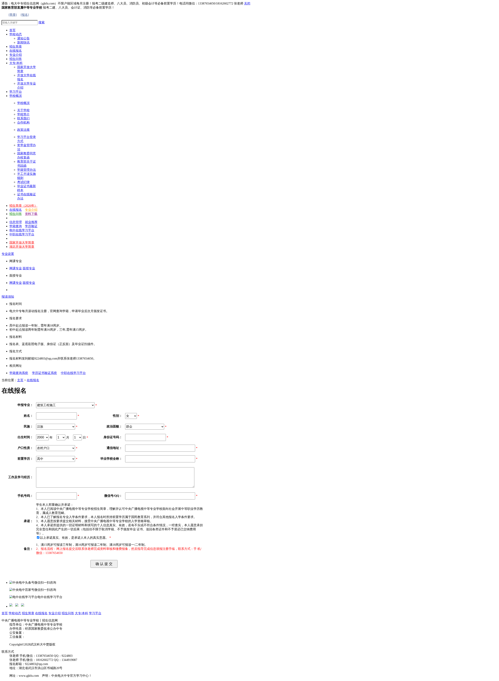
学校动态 (15, 613)
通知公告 (23, 38)
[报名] (25, 14)
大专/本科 (81, 613)
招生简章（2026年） (23, 205)
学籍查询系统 (18, 373)
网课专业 (15, 268)
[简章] (13, 14)
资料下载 (31, 213)
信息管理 (15, 222)
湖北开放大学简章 (21, 246)
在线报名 (15, 209)
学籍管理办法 (26, 169)
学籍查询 (15, 226)
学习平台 (95, 613)
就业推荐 (31, 222)
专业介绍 (31, 209)
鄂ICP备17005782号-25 (40, 636)
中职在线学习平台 (21, 234)
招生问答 (15, 213)
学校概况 (23, 103)
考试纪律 (23, 182)
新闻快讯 (23, 42)
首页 (5, 613)
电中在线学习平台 (21, 230)
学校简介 (23, 114)
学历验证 (31, 226)
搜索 (41, 22)
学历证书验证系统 (44, 373)
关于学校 (23, 110)
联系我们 (23, 118)
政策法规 (23, 129)
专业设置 (8, 253)
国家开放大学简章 (21, 242)
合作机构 (23, 122)
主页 (20, 380)
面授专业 (29, 268)
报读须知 (8, 296)
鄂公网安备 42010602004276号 (45, 632)
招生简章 (28, 613)
